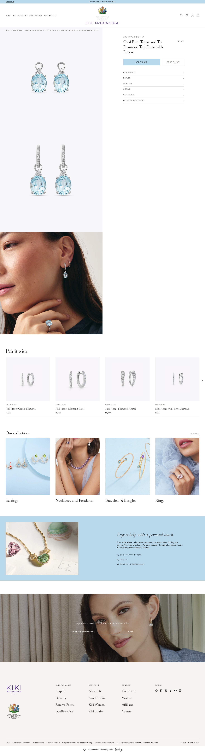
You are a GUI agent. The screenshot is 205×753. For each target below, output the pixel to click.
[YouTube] (175, 690)
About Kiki (94, 685)
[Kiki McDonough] (102, 23)
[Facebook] (161, 690)
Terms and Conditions (21, 743)
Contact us (129, 691)
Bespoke (61, 691)
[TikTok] (170, 690)
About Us (95, 691)
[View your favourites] (186, 15)
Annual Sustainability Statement (128, 743)
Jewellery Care (64, 711)
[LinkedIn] (180, 690)
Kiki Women (97, 705)
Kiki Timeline (97, 698)
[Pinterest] (166, 690)
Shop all (195, 434)
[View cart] (198, 15)
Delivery (61, 698)
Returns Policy (65, 705)
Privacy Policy (38, 743)
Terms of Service (53, 743)
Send (130, 631)
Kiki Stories (96, 711)
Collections (20, 15)
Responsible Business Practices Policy (77, 743)
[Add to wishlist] (47, 360)
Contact (126, 685)
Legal (8, 743)
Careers (126, 711)
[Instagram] (156, 690)
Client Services (63, 685)
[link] (102, 749)
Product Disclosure (151, 743)
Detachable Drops (33, 30)
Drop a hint (173, 62)
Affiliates (127, 705)
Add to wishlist (132, 37)
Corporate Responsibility (104, 743)
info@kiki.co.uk (136, 564)
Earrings (17, 30)
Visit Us (127, 698)
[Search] (181, 15)
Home (8, 30)
